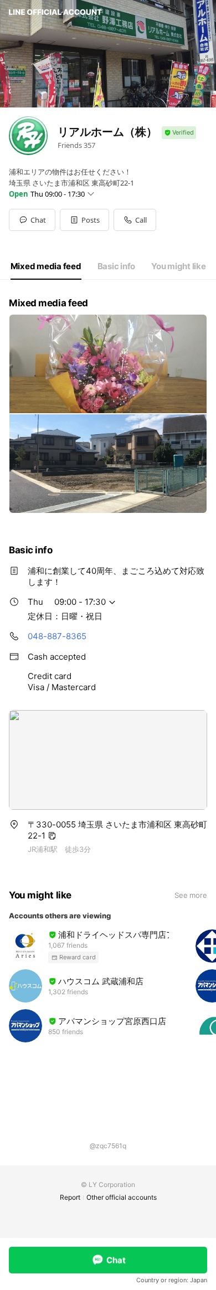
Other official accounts (121, 1197)
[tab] (46, 266)
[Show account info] (179, 132)
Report (70, 1197)
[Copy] (52, 835)
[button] (84, 220)
